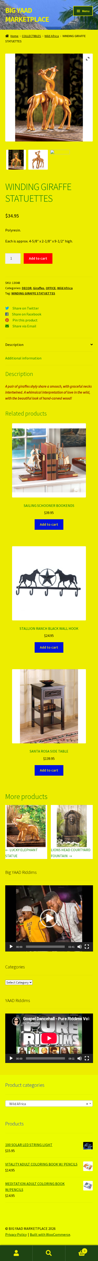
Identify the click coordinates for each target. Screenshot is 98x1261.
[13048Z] (16, 160)
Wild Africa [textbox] (47, 1103)
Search (49, 1253)
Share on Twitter (26, 308)
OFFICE (51, 288)
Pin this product (25, 320)
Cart (75, 1249)
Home (14, 36)
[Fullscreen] (87, 946)
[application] (49, 918)
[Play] (11, 946)
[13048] (38, 160)
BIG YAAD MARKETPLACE (27, 15)
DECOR (26, 288)
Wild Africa (51, 36)
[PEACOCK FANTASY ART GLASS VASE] (60, 160)
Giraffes (38, 288)
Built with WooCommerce (50, 1234)
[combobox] (49, 1103)
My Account (16, 1253)
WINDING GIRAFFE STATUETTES (33, 293)
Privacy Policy (16, 1234)
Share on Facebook (26, 314)
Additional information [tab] (23, 358)
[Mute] (79, 946)
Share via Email (24, 326)
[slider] (45, 947)
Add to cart (38, 258)
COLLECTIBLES (31, 36)
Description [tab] (14, 344)
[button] (49, 918)
